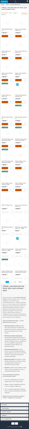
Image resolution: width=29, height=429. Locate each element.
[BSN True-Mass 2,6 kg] (8, 198)
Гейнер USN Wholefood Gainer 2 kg (21, 249)
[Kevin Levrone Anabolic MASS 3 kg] (8, 66)
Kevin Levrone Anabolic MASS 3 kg (7, 74)
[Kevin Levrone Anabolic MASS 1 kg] (21, 66)
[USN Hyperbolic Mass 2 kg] (8, 22)
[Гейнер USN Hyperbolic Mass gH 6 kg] (21, 88)
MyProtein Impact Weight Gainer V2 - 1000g (21, 227)
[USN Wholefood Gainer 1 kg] (8, 220)
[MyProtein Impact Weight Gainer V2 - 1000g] (21, 220)
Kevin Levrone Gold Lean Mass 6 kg (21, 52)
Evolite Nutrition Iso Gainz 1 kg (6, 52)
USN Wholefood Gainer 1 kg (8, 227)
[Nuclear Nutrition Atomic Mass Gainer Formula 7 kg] (21, 264)
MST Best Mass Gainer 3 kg (21, 118)
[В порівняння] (12, 36)
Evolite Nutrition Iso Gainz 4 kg (6, 96)
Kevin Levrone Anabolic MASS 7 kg (20, 30)
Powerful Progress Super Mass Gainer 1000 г (7, 140)
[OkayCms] (21, 427)
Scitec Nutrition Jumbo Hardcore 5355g (7, 184)
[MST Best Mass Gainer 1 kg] (8, 110)
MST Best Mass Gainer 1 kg (8, 118)
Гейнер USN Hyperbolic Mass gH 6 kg (20, 96)
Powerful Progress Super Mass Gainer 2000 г (7, 162)
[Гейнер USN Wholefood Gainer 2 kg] (21, 242)
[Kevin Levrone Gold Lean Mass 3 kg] (21, 198)
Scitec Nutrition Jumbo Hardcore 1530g (20, 184)
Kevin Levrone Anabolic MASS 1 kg (20, 74)
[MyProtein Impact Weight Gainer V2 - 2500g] (8, 242)
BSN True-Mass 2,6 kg (7, 205)
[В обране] (13, 18)
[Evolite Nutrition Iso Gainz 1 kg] (8, 44)
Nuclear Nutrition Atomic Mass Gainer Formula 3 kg (7, 272)
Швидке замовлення (9, 36)
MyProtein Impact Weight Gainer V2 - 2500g (8, 249)
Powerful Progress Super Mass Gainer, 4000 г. (21, 140)
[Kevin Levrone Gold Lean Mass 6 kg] (21, 44)
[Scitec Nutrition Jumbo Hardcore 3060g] (21, 154)
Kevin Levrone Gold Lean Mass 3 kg (21, 205)
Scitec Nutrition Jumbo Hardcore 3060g (20, 162)
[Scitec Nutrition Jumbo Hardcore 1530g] (21, 176)
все (15, 281)
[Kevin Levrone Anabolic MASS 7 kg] (21, 22)
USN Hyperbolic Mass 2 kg (7, 30)
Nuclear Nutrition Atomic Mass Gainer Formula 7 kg (21, 272)
